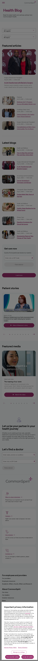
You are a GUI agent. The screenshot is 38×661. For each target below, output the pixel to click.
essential (27, 613)
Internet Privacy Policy (10, 647)
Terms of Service (22, 647)
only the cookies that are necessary (23, 626)
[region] (19, 631)
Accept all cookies (27, 657)
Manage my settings (19, 652)
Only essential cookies (12, 657)
